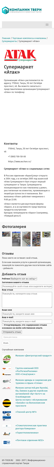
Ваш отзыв (7, 290)
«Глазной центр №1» (26, 412)
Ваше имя (7, 310)
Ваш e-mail (7, 317)
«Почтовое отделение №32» (29, 440)
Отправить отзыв (12, 332)
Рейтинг (6, 278)
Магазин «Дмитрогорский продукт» (33, 355)
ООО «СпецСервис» (25, 374)
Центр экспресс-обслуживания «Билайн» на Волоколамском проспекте (31, 403)
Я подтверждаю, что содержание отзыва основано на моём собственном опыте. (24, 326)
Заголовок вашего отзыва (15, 282)
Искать (5, 343)
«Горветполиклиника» (27, 432)
